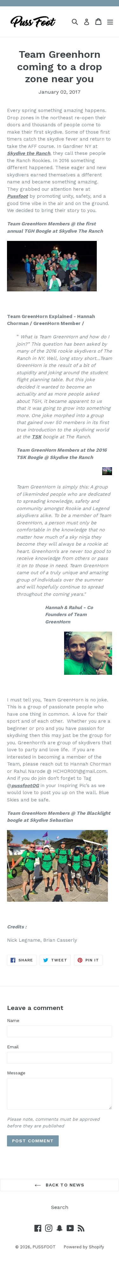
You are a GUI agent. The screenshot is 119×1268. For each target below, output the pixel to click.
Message (16, 1072)
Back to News (64, 1184)
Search (59, 1207)
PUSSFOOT (44, 1247)
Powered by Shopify (83, 1247)
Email (13, 1046)
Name (13, 1020)
